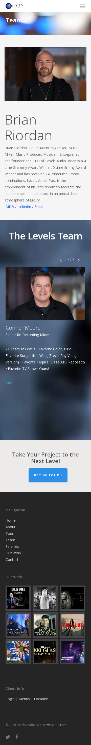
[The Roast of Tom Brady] (45, 625)
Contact (12, 559)
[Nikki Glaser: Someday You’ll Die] (45, 651)
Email (38, 206)
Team (10, 539)
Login (10, 698)
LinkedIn (24, 206)
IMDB (9, 206)
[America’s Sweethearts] (18, 651)
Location (41, 698)
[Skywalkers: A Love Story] (72, 625)
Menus (24, 698)
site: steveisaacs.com (51, 725)
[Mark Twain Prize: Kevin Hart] (18, 625)
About (10, 526)
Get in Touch (48, 475)
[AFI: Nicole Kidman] (72, 598)
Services (12, 546)
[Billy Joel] (18, 598)
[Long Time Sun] (45, 598)
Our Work (13, 553)
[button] (82, 6)
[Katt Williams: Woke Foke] (72, 651)
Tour (9, 533)
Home (11, 520)
